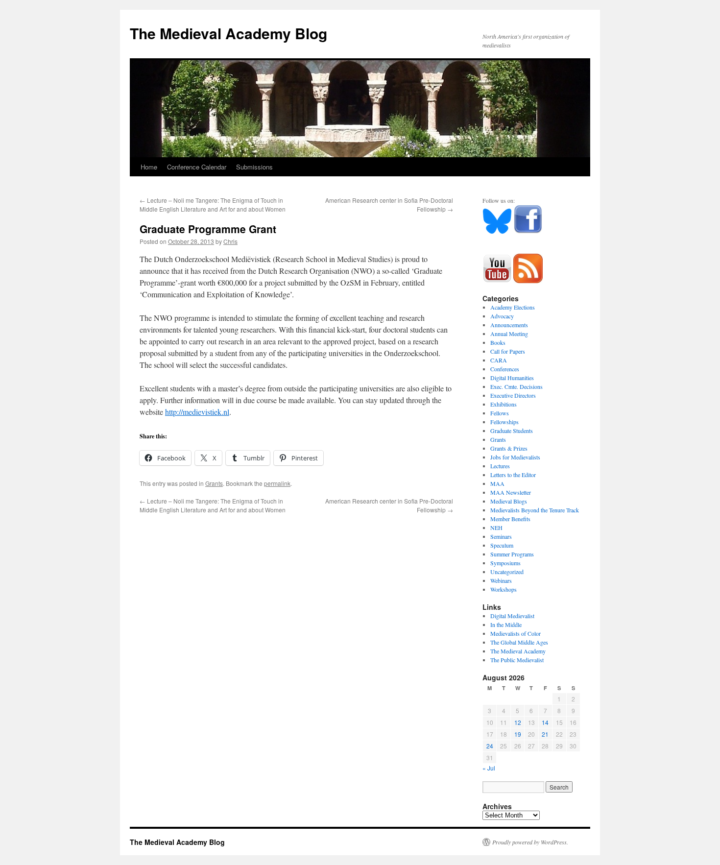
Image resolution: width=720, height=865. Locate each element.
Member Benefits (510, 519)
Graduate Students (511, 430)
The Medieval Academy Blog (228, 33)
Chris (230, 241)
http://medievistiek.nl (197, 412)
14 (545, 722)
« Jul (488, 768)
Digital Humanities (512, 378)
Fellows (499, 413)
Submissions (254, 166)
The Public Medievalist (517, 660)
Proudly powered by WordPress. (530, 842)
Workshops (503, 589)
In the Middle (506, 624)
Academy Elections (512, 307)
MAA (497, 483)
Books (497, 342)
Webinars (501, 580)
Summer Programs (512, 554)
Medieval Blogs (508, 501)
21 (545, 734)
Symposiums (505, 563)
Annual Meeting (509, 333)
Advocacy (502, 316)
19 (517, 734)
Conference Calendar (196, 166)
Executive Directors (513, 395)
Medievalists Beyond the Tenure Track (534, 510)
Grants (214, 483)
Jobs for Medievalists (515, 457)
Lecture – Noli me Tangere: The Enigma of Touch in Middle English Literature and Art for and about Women (213, 204)
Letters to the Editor (513, 475)
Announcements (509, 325)
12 (517, 722)
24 (489, 746)
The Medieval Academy (518, 651)
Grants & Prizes (509, 448)
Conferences (504, 369)
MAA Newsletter (510, 492)
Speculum (501, 545)
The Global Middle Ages (519, 642)
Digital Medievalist (512, 616)
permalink (277, 483)
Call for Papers (507, 351)
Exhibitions (503, 404)
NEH (496, 527)
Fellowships (504, 422)
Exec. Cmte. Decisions (516, 386)
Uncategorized (507, 572)
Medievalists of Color (515, 633)
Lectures (500, 466)
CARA (498, 360)
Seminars (501, 536)
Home (149, 166)
